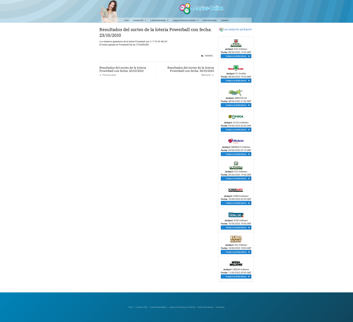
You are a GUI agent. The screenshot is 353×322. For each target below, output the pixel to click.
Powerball (208, 55)
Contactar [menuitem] (224, 20)
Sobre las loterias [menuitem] (210, 20)
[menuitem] (139, 20)
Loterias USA (138, 20)
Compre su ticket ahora (236, 56)
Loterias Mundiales (158, 20)
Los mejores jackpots (237, 29)
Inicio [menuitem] (127, 20)
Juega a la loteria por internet (184, 20)
